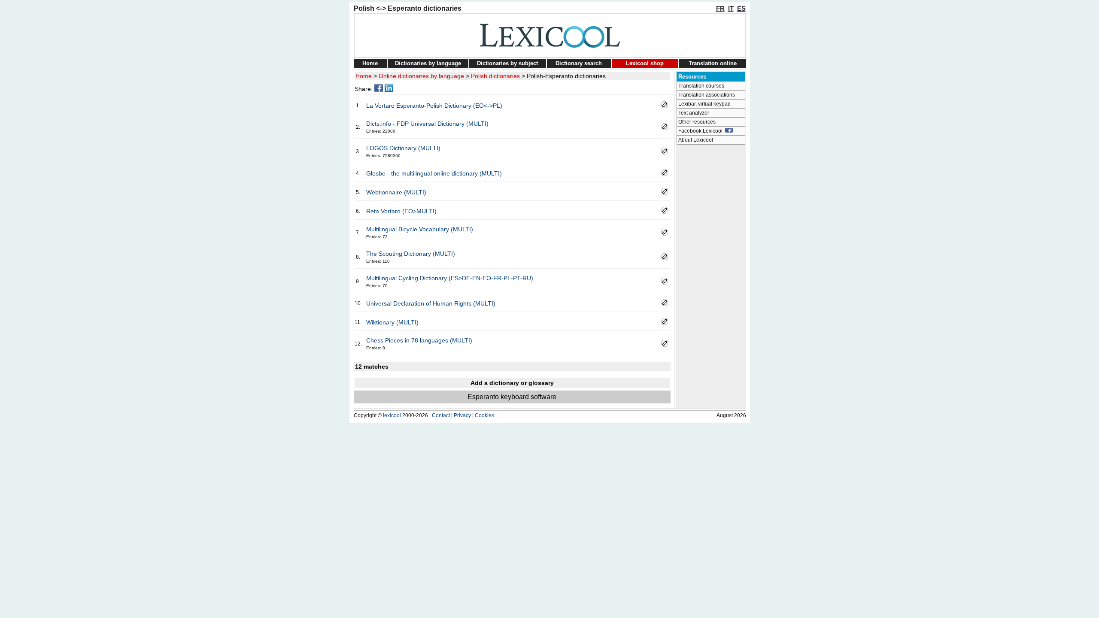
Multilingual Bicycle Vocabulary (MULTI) (419, 229)
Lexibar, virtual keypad (704, 104)
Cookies (484, 415)
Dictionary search (579, 63)
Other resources (697, 122)
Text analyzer (693, 113)
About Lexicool (695, 140)
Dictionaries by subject (507, 63)
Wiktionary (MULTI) (392, 322)
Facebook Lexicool (701, 131)
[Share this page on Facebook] (378, 90)
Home (370, 63)
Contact (441, 415)
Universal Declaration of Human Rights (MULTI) (430, 303)
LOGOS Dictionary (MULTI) (403, 148)
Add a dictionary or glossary (512, 382)
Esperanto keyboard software (512, 396)
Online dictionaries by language (421, 76)
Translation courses (701, 86)
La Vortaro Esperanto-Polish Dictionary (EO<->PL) (434, 105)
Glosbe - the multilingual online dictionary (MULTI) (434, 173)
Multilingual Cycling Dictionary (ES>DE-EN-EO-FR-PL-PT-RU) (449, 278)
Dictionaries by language (428, 63)
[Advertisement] (711, 277)
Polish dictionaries (495, 76)
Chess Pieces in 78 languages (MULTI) (419, 340)
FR (720, 8)
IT (731, 8)
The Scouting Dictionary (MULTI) (410, 253)
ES (741, 8)
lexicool (392, 415)
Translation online (713, 63)
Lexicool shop (645, 63)
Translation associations (706, 95)
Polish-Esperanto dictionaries (566, 76)
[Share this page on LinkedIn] (389, 90)
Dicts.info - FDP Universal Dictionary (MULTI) (427, 123)
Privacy (462, 415)
